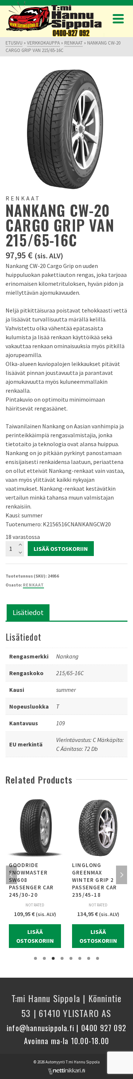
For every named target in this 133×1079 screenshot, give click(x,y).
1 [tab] (35, 958)
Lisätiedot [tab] (28, 612)
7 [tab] (88, 958)
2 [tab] (44, 958)
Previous (11, 875)
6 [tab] (79, 958)
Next (121, 875)
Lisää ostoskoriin (61, 548)
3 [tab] (53, 958)
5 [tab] (71, 958)
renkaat (33, 585)
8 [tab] (97, 958)
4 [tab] (62, 958)
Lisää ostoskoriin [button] (35, 936)
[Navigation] (118, 18)
